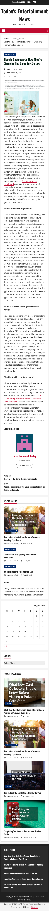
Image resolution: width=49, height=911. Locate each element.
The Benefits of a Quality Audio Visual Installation (20, 556)
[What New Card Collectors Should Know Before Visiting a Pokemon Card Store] (24, 692)
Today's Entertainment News (24, 15)
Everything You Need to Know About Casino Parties (22, 833)
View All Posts (24, 465)
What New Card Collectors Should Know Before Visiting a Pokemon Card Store (24, 711)
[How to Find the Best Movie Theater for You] (24, 775)
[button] (3, 30)
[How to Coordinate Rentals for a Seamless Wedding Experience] (24, 520)
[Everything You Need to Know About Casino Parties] (24, 814)
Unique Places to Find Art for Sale (18, 571)
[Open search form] (47, 30)
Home (9, 703)
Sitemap (34, 907)
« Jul (5, 646)
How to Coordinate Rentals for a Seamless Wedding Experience (22, 539)
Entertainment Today (14, 69)
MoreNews (39, 896)
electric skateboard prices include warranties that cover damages (23, 398)
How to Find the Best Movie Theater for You (22, 792)
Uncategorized (10, 54)
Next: (24, 486)
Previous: (20, 477)
